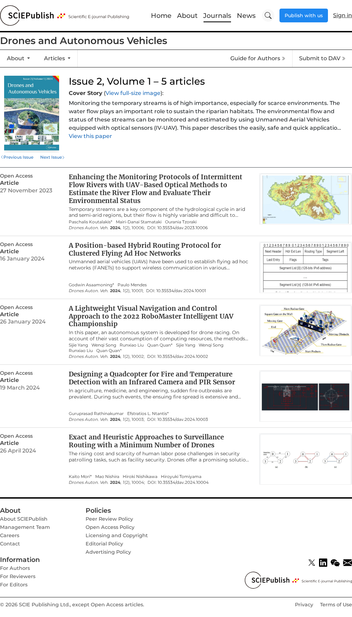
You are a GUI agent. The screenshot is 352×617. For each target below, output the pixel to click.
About (187, 15)
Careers (9, 535)
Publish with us (304, 15)
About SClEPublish (23, 519)
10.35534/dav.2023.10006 (182, 228)
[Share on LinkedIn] (323, 563)
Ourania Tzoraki (181, 222)
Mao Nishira (107, 477)
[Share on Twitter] (311, 562)
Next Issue (51, 157)
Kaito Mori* (80, 477)
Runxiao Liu (132, 345)
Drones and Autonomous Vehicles (83, 40)
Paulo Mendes (132, 285)
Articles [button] (55, 58)
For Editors (14, 585)
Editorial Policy (104, 544)
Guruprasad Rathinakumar (96, 414)
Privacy (304, 605)
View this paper (90, 136)
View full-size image (133, 93)
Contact (10, 544)
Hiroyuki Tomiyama (181, 477)
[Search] (268, 15)
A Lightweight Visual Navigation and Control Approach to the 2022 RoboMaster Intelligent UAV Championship (151, 316)
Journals (217, 15)
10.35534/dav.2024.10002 (182, 356)
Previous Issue (18, 157)
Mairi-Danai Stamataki (139, 222)
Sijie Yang (78, 345)
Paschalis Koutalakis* (90, 222)
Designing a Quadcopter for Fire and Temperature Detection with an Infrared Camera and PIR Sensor (152, 378)
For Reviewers (17, 576)
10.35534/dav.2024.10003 (182, 419)
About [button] (16, 58)
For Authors (15, 568)
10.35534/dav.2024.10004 (183, 482)
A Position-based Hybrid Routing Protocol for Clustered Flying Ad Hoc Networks (145, 249)
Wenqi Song (103, 345)
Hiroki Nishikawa (140, 477)
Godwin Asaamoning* (91, 285)
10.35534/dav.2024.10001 (181, 291)
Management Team (25, 527)
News (246, 15)
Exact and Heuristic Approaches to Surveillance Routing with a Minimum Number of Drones (146, 441)
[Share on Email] (347, 562)
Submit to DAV (319, 58)
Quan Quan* (160, 345)
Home (161, 15)
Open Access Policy (110, 527)
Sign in (342, 15)
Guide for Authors (255, 58)
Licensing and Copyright (117, 535)
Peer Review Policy (109, 519)
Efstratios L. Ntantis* (148, 414)
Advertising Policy (108, 552)
